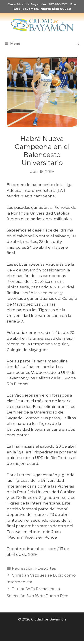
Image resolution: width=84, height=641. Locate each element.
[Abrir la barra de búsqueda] (77, 43)
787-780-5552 (58, 4)
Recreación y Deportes (34, 568)
